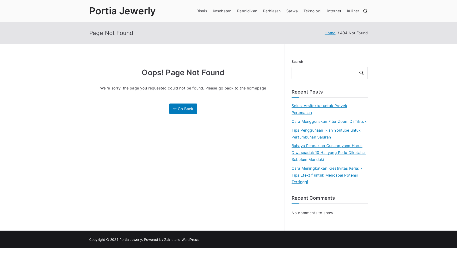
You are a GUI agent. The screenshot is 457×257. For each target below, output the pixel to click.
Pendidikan (247, 11)
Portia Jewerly (122, 11)
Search (297, 61)
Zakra (169, 239)
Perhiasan (272, 11)
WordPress (190, 239)
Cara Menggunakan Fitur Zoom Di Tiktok (329, 121)
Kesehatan (222, 11)
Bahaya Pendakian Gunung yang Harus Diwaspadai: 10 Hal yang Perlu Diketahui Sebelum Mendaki (329, 152)
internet (334, 11)
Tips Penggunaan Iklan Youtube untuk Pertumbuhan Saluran (326, 133)
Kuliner (353, 11)
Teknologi (312, 11)
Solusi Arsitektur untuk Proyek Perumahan (319, 109)
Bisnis (202, 11)
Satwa (292, 11)
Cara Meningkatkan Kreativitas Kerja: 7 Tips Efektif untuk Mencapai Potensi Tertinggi (327, 175)
